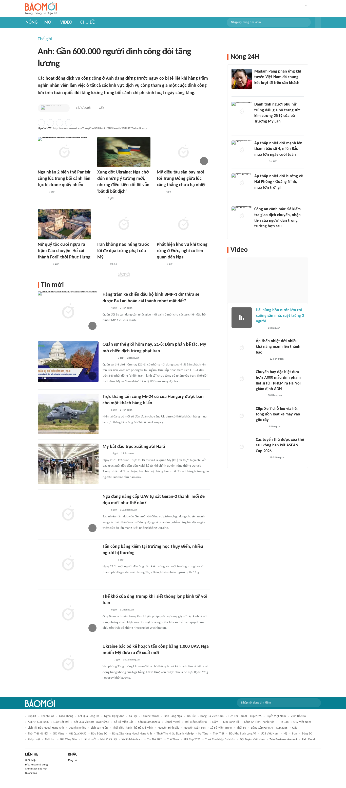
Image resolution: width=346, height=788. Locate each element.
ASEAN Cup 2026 (38, 722)
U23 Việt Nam (270, 733)
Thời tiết (218, 733)
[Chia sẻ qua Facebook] (41, 122)
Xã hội (133, 716)
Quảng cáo (31, 773)
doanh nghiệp (77, 727)
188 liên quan (274, 395)
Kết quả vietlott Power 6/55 (91, 722)
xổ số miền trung (221, 727)
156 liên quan (277, 457)
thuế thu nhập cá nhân (220, 739)
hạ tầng (203, 733)
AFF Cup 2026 (191, 739)
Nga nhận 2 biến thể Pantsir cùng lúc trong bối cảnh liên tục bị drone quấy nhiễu (64, 178)
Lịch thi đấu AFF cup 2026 (244, 716)
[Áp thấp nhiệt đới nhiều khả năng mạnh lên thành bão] (242, 348)
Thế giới (45, 39)
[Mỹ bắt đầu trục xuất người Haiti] (68, 464)
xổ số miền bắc (123, 722)
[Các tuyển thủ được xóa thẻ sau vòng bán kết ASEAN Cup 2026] (242, 447)
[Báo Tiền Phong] (102, 264)
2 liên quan (274, 426)
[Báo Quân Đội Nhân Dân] (109, 358)
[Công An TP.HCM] (259, 395)
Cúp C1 (32, 716)
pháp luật (34, 739)
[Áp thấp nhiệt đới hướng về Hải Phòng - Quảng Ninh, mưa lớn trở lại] (242, 183)
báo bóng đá (99, 733)
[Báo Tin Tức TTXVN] (160, 264)
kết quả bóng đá (88, 716)
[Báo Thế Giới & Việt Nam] (101, 198)
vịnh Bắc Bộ (298, 716)
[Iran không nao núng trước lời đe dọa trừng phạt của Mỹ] (123, 224)
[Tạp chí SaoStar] (259, 89)
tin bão (284, 722)
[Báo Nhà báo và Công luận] (109, 560)
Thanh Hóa (47, 716)
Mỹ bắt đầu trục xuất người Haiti (134, 446)
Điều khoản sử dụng (36, 764)
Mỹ (285, 733)
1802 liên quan (131, 659)
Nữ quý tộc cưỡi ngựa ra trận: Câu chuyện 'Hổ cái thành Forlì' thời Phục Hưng (64, 251)
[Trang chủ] (41, 8)
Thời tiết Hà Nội (38, 733)
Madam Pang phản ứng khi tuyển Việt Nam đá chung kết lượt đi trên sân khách (277, 77)
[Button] (318, 22)
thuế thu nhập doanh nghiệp (175, 733)
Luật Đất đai (61, 722)
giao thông (66, 716)
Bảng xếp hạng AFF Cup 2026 (269, 727)
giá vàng (58, 733)
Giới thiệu (30, 760)
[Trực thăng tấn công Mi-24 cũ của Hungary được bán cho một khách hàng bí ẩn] (68, 414)
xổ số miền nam (132, 739)
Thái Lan (50, 739)
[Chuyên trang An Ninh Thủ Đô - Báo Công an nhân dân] (159, 192)
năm (215, 722)
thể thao (173, 739)
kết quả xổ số (77, 733)
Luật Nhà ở (88, 739)
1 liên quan (132, 358)
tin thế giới (154, 739)
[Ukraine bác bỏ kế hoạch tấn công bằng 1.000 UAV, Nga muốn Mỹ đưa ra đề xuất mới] (68, 663)
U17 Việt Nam (302, 722)
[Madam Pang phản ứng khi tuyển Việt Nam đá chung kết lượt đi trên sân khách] (242, 79)
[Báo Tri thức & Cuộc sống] (44, 264)
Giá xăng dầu (68, 739)
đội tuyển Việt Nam (252, 739)
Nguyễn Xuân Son (194, 727)
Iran (294, 733)
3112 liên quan (128, 510)
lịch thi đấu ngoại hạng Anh (46, 727)
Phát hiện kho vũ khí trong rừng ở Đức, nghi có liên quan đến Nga (182, 251)
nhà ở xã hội (108, 739)
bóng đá (307, 733)
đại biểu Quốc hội (196, 722)
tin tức (191, 716)
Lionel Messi (172, 722)
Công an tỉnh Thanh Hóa (259, 722)
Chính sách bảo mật (36, 768)
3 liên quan (126, 308)
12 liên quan (277, 359)
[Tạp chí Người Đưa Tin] (42, 192)
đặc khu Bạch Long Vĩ (242, 733)
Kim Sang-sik (231, 722)
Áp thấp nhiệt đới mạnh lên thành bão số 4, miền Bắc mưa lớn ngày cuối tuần (278, 149)
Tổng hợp (73, 760)
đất (294, 727)
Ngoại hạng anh (114, 716)
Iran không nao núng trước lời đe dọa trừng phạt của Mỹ (123, 251)
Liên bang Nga (173, 716)
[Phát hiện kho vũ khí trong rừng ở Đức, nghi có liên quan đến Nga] (183, 224)
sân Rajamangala (149, 722)
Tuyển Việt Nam (276, 716)
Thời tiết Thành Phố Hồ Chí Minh (132, 727)
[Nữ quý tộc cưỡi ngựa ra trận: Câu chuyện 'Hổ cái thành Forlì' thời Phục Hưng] (64, 224)
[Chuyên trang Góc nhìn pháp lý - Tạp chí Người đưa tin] (257, 233)
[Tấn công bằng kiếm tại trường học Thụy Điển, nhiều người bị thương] (68, 564)
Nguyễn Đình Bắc (168, 727)
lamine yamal (150, 716)
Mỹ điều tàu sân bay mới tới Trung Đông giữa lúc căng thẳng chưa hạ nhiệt (181, 178)
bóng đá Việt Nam (212, 716)
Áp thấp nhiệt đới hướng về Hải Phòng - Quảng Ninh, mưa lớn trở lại (278, 182)
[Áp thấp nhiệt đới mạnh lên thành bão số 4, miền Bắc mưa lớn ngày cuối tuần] (242, 151)
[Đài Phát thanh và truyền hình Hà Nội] (261, 359)
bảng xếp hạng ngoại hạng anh (132, 733)
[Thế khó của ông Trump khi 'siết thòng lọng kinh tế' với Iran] (68, 613)
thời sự (241, 727)
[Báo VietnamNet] (107, 659)
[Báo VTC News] (51, 108)
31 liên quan (127, 609)
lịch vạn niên (99, 727)
